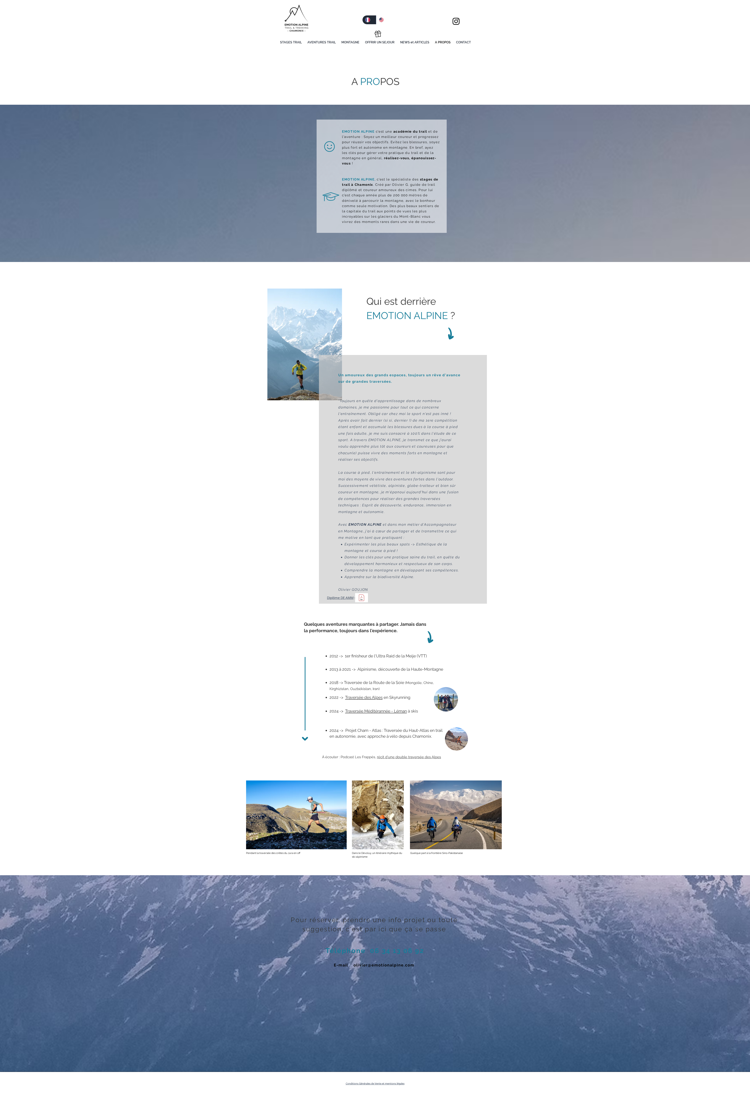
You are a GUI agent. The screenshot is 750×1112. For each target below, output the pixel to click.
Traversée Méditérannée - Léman (376, 711)
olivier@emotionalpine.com (384, 965)
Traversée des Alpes (364, 697)
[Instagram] (456, 21)
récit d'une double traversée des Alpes (409, 757)
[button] (291, 40)
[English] (383, 19)
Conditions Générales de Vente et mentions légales (375, 1083)
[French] (369, 19)
